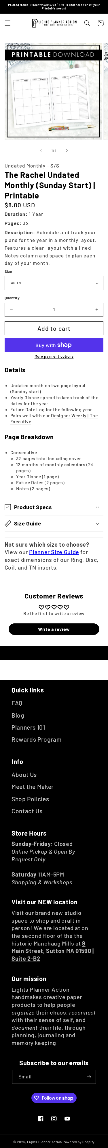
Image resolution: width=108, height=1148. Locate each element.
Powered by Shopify (79, 1142)
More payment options (54, 356)
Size (8, 271)
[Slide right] (67, 150)
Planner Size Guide (54, 551)
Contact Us (27, 810)
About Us (24, 774)
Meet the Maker (33, 786)
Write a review (54, 629)
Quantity (12, 297)
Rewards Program (36, 739)
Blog (18, 715)
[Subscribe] (89, 1077)
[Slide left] (41, 150)
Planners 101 (28, 727)
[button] (7, 23)
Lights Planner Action (44, 1142)
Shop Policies (30, 798)
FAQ (17, 702)
